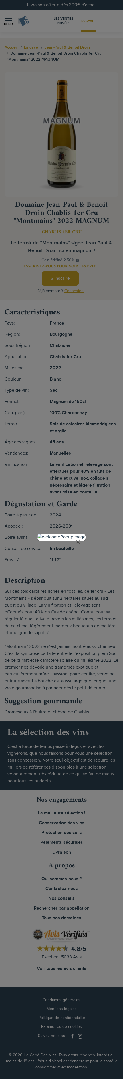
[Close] (77, 541)
